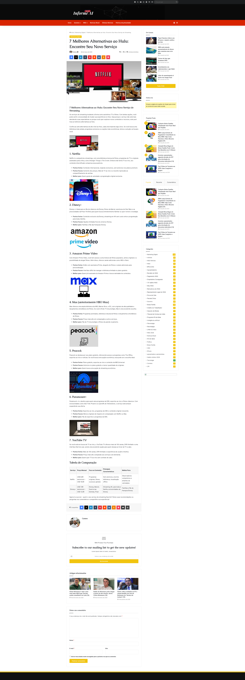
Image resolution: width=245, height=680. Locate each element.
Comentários (171, 182)
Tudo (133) (160, 86)
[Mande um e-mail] (77, 52)
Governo (77, 23)
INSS (84, 23)
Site (106, 648)
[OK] (103, 57)
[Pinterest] (90, 57)
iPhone (149, 351)
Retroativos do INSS (153, 289)
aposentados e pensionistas (155, 354)
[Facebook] (71, 57)
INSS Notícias (151, 260)
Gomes (75, 52)
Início (72, 32)
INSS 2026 (150, 332)
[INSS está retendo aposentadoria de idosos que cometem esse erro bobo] (151, 49)
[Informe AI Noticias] (84, 12)
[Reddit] (94, 57)
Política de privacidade (123, 23)
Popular (148, 182)
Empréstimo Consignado (155, 279)
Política (149, 342)
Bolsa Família (151, 304)
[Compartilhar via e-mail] (123, 507)
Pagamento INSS (152, 276)
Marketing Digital (80, 32)
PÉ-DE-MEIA (151, 339)
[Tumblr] (85, 57)
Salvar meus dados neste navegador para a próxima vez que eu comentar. (93, 656)
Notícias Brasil (95, 23)
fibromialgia (151, 326)
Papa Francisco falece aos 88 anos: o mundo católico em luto (166, 40)
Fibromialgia (151, 323)
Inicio (69, 23)
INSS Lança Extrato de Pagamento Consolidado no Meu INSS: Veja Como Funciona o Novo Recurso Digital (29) (166, 137)
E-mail (71, 648)
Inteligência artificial (153, 320)
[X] (76, 57)
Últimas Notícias (107, 23)
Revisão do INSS (152, 273)
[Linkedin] (80, 57)
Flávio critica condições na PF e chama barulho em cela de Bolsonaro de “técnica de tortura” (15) (127, 594)
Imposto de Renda (153, 311)
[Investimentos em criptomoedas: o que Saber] (151, 69)
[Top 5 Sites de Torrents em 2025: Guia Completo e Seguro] (151, 169)
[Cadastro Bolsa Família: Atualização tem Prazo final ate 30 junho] (151, 126)
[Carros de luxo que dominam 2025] (151, 61)
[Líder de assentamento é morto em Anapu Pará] (151, 78)
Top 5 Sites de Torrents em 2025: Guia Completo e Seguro (166, 168)
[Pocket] (108, 57)
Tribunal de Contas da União (156, 314)
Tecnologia (150, 360)
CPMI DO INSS (151, 329)
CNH (148, 348)
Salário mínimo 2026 (153, 357)
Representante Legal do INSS (156, 292)
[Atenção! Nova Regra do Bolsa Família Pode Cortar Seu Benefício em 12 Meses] (151, 148)
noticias (149, 257)
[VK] (99, 57)
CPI (148, 366)
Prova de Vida (151, 295)
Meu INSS (150, 286)
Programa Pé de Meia (154, 317)
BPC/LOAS (150, 267)
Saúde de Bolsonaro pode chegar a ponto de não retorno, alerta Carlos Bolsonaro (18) (103, 593)
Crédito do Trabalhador (154, 308)
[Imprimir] (127, 507)
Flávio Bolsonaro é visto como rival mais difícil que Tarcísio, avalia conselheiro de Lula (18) (79, 593)
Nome (71, 640)
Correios (149, 363)
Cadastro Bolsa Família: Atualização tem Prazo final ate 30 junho (167, 125)
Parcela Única (151, 298)
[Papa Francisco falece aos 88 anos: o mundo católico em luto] (151, 40)
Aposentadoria (152, 270)
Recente (159, 182)
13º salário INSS (152, 282)
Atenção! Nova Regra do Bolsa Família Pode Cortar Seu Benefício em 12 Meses (166, 148)
